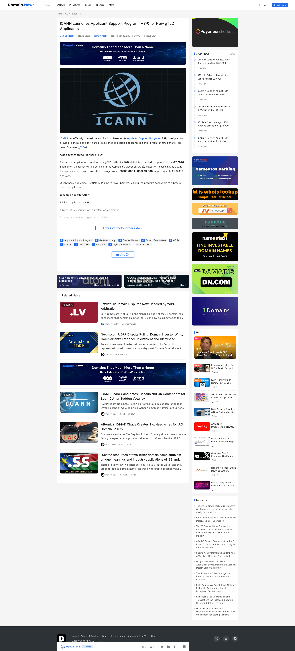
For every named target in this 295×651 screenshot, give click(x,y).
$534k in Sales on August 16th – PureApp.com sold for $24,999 (213, 124)
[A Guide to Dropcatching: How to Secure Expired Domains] (202, 426)
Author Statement (129, 636)
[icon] (217, 639)
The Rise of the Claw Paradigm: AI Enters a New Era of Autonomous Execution (213, 576)
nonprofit (100, 244)
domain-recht (100, 35)
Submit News (280, 5)
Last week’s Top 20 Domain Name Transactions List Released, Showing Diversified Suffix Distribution (214, 599)
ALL (48, 5)
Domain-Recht (67, 35)
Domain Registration (156, 240)
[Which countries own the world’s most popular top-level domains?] (202, 397)
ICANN (64, 138)
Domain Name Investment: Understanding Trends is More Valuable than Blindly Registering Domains (216, 611)
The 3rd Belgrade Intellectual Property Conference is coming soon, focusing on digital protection (215, 509)
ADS (144, 636)
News (62, 5)
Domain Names (130, 240)
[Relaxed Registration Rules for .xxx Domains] (202, 485)
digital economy (107, 240)
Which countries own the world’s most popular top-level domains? (223, 397)
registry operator (121, 244)
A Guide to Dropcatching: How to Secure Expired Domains (223, 426)
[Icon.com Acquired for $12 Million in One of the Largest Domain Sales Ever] (202, 368)
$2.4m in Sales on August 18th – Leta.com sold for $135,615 (213, 93)
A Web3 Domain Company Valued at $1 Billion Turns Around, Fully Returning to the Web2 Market (216, 544)
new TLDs (84, 244)
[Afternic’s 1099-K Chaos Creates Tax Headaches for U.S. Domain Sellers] (79, 432)
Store (101, 5)
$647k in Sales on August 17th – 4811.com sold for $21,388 (213, 108)
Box (90, 5)
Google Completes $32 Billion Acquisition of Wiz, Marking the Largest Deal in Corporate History (216, 564)
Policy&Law (150, 35)
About (154, 636)
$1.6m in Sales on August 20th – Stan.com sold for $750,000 (213, 61)
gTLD (82, 147)
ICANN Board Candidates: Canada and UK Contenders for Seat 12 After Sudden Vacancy (143, 396)
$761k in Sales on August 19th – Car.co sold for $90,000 (213, 77)
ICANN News (144, 244)
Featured (75, 5)
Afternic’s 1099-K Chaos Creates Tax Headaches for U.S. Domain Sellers (142, 427)
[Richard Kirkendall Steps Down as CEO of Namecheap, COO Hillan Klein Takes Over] (202, 470)
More (111, 5)
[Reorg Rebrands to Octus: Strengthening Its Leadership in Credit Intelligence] (202, 441)
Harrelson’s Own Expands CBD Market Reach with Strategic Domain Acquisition (214, 355)
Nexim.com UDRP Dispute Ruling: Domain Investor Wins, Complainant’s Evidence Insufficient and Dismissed (142, 337)
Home (59, 14)
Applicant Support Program (143, 138)
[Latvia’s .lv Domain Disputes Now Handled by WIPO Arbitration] (79, 312)
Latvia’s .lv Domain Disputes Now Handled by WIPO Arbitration (138, 306)
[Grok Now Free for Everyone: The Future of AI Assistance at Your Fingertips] (202, 456)
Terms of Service (89, 636)
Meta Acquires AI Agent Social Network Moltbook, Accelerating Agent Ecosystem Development (216, 588)
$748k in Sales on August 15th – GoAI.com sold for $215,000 (213, 140)
